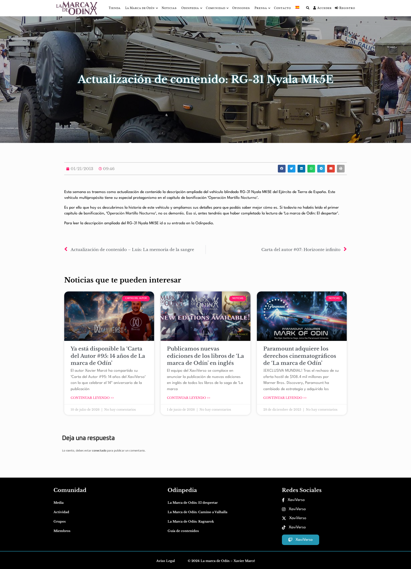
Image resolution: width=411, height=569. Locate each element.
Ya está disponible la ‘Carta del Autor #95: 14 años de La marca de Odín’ (108, 356)
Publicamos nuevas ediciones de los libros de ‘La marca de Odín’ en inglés (205, 356)
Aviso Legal (165, 561)
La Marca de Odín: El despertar (193, 503)
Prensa (261, 8)
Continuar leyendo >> (92, 398)
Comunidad (215, 8)
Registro (347, 8)
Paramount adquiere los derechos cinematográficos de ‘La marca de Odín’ (299, 356)
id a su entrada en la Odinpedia (186, 223)
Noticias (169, 8)
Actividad (61, 512)
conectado (99, 450)
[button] (282, 168)
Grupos (60, 521)
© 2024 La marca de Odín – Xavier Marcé (221, 561)
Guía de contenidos (183, 531)
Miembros (62, 531)
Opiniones (241, 8)
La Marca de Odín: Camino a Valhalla (197, 512)
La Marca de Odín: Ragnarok (191, 521)
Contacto (282, 8)
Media (59, 503)
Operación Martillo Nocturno (232, 198)
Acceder (324, 8)
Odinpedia (190, 8)
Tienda (115, 8)
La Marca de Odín (140, 8)
